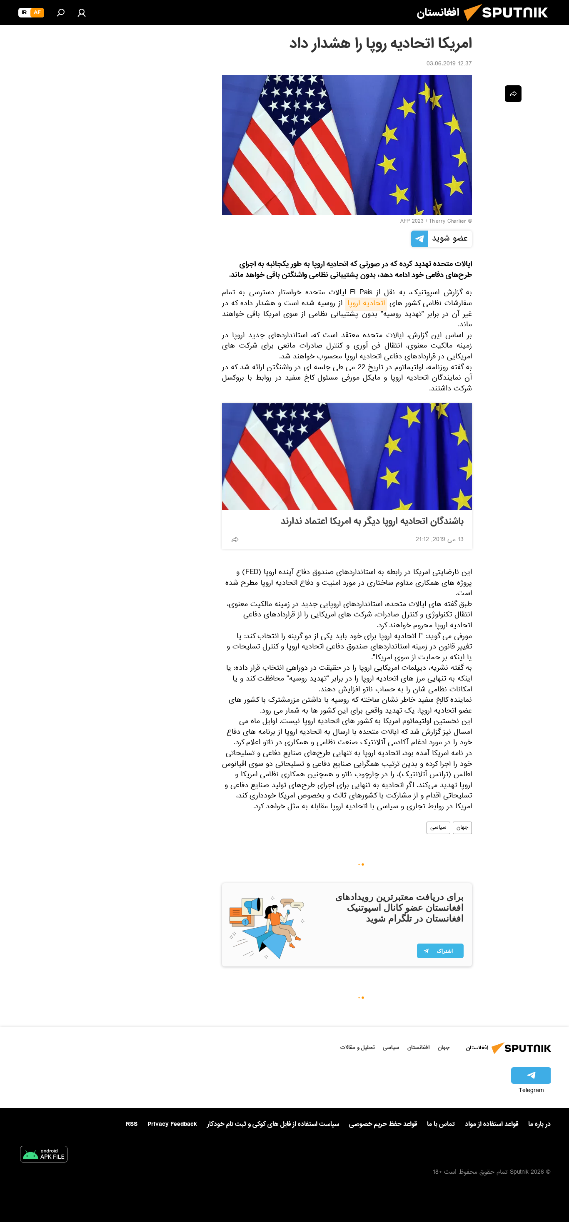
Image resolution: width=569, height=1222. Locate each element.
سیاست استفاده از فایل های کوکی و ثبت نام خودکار (273, 1124)
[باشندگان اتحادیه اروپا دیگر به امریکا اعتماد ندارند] (347, 456)
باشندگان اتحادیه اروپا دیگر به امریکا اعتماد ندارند (372, 521)
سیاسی (438, 828)
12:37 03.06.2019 (449, 64)
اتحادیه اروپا (366, 304)
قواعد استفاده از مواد (491, 1124)
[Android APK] (43, 1156)
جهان (462, 828)
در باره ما (539, 1124)
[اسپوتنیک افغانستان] (509, 24)
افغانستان (418, 1047)
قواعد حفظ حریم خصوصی (383, 1124)
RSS (131, 1124)
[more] (235, 539)
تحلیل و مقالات (357, 1047)
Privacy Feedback (172, 1124)
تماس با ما (441, 1124)
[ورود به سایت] (81, 12)
